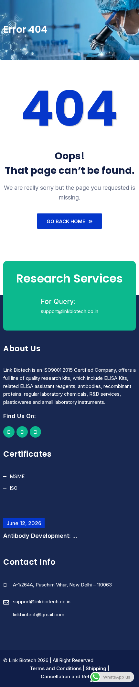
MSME (17, 476)
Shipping (96, 668)
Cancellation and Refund (70, 676)
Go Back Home (66, 221)
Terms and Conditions (55, 668)
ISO (13, 488)
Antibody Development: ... (40, 535)
